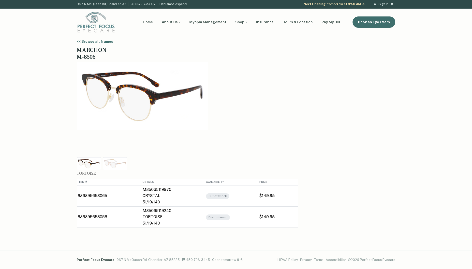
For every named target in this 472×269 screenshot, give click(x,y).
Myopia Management (207, 22)
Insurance (265, 22)
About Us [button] (170, 22)
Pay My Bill (331, 22)
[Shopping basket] (392, 4)
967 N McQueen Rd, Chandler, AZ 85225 (148, 260)
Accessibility (336, 260)
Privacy (306, 260)
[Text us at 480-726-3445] (183, 260)
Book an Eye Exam (374, 22)
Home (148, 22)
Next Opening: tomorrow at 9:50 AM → (334, 4)
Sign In (383, 4)
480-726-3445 (143, 4)
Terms (319, 260)
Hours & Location (297, 22)
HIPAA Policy (288, 260)
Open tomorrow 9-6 (227, 260)
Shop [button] (239, 22)
